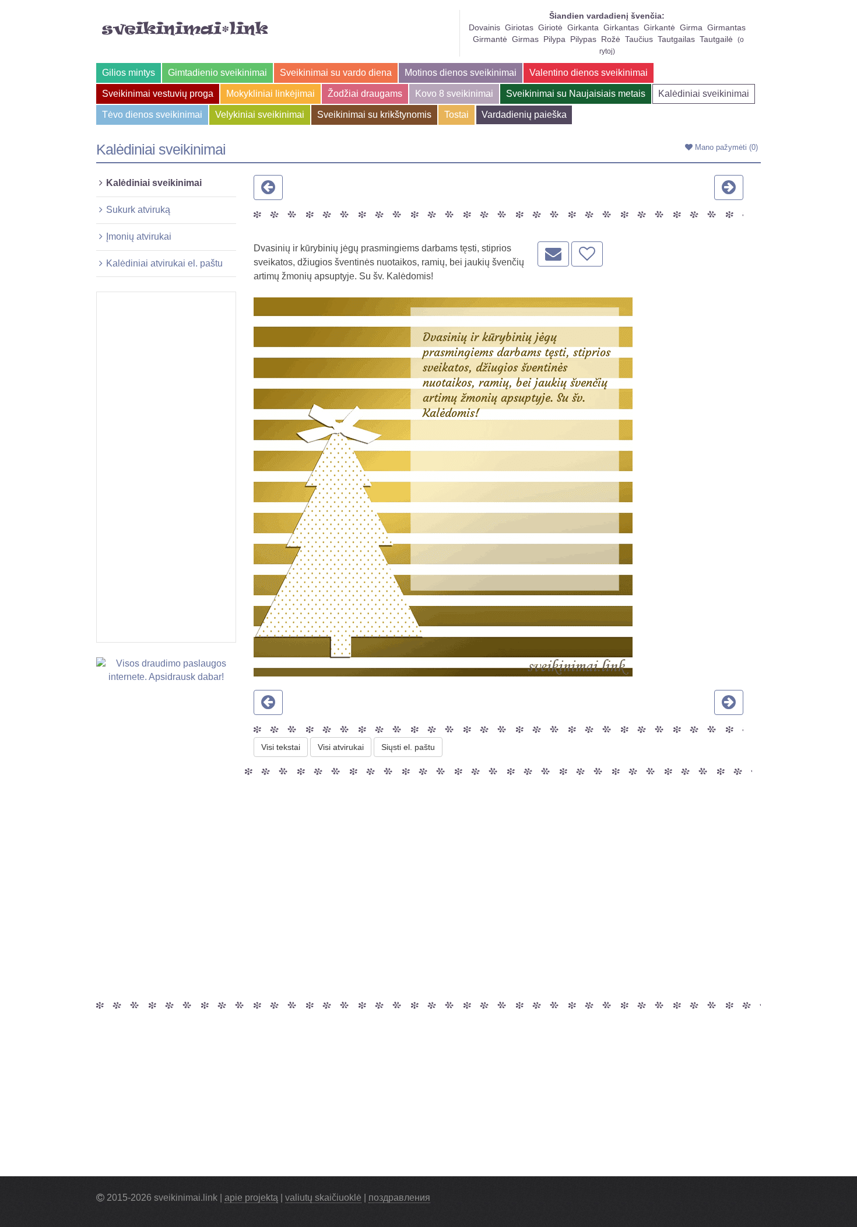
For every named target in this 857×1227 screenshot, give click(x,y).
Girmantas (726, 27)
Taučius (639, 39)
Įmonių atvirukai (138, 236)
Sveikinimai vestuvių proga (157, 94)
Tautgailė (716, 39)
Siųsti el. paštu (408, 747)
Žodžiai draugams (365, 94)
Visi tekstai (280, 747)
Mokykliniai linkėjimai (270, 94)
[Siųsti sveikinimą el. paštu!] (553, 254)
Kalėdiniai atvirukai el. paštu (164, 263)
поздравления (399, 1198)
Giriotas (519, 27)
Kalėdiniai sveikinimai (703, 94)
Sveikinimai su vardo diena (336, 73)
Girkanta (583, 27)
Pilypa (554, 39)
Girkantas (621, 27)
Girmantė (490, 39)
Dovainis (484, 27)
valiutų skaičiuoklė (323, 1198)
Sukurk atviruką (138, 210)
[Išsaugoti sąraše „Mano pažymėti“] (587, 254)
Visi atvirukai (341, 747)
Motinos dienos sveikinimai (461, 73)
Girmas (525, 39)
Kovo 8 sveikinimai (454, 94)
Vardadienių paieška (524, 115)
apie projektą (251, 1198)
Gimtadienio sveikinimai (217, 73)
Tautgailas (676, 39)
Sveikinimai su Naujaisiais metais (575, 94)
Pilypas (583, 39)
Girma (691, 27)
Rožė (610, 39)
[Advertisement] (166, 467)
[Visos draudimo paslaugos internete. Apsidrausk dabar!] (166, 670)
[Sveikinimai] (185, 28)
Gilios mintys (128, 73)
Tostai (456, 115)
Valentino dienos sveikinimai (588, 73)
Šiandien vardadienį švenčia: (607, 15)
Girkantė (659, 27)
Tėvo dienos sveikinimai (152, 115)
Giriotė (550, 27)
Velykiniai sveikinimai (259, 115)
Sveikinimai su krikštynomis (374, 115)
